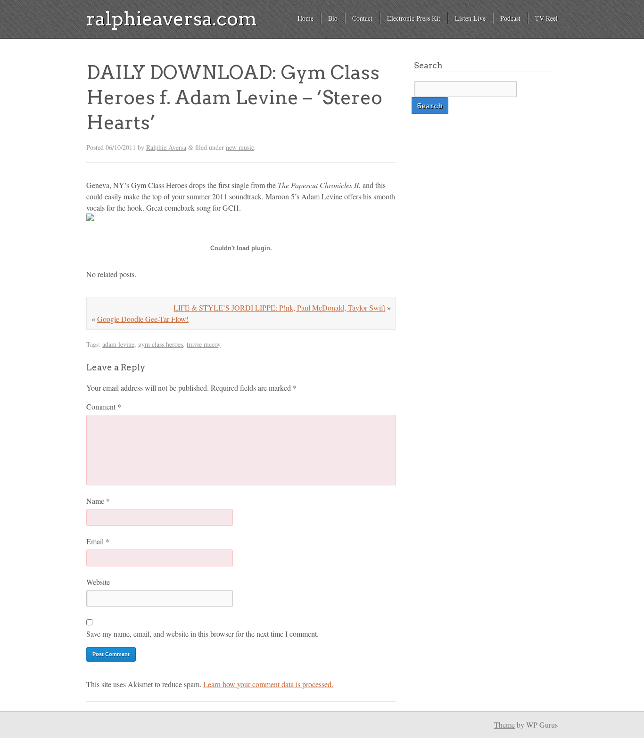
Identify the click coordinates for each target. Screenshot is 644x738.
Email (97, 541)
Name (98, 501)
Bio (333, 18)
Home (305, 18)
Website (98, 582)
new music (240, 147)
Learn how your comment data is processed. (268, 684)
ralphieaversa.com (171, 19)
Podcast (510, 18)
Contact (362, 18)
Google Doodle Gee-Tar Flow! (143, 319)
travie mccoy (204, 344)
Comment (103, 406)
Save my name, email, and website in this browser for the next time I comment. (202, 634)
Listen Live (470, 18)
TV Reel (546, 18)
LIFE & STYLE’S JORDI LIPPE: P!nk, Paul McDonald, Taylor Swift (279, 307)
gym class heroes (160, 344)
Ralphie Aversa (166, 147)
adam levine (118, 344)
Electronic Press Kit (413, 18)
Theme (504, 725)
